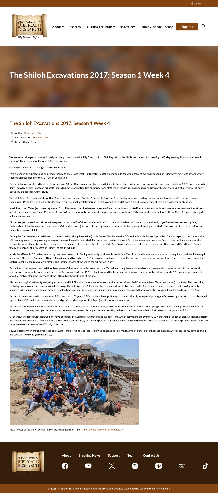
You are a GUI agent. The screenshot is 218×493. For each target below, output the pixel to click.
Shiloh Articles (41, 137)
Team (131, 455)
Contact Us (151, 455)
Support (187, 27)
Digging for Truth (99, 27)
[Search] (203, 26)
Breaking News (89, 455)
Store (169, 27)
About (56, 27)
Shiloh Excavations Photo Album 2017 (102, 429)
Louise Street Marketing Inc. (154, 488)
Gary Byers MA (32, 132)
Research (74, 27)
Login (198, 3)
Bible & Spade (152, 27)
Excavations (126, 27)
